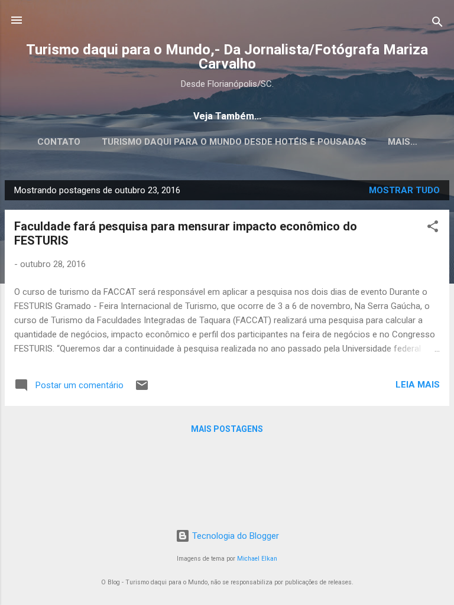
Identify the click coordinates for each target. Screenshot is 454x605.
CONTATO (58, 141)
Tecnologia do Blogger (234, 536)
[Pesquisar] (437, 24)
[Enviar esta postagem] (142, 389)
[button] (433, 228)
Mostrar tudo (404, 190)
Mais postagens (227, 429)
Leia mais (417, 384)
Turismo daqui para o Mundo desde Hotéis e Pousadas (234, 141)
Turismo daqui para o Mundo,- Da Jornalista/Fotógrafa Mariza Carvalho (227, 56)
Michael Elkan (257, 558)
